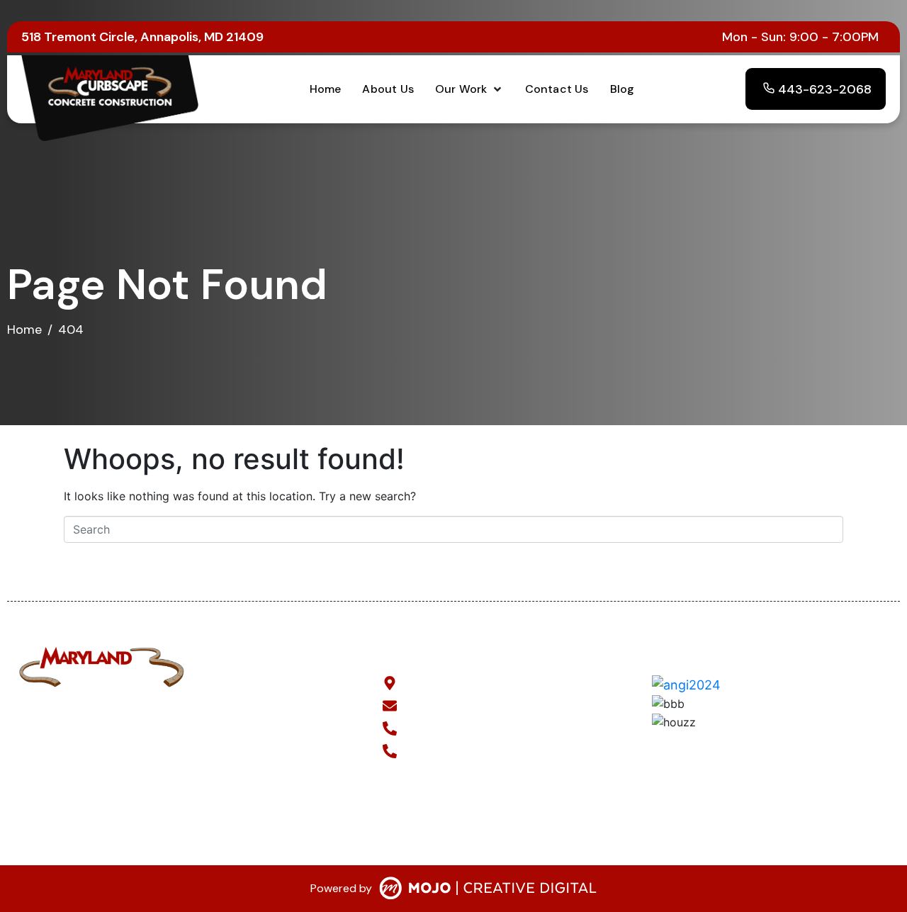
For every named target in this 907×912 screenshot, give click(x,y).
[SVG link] (488, 891)
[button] (469, 89)
